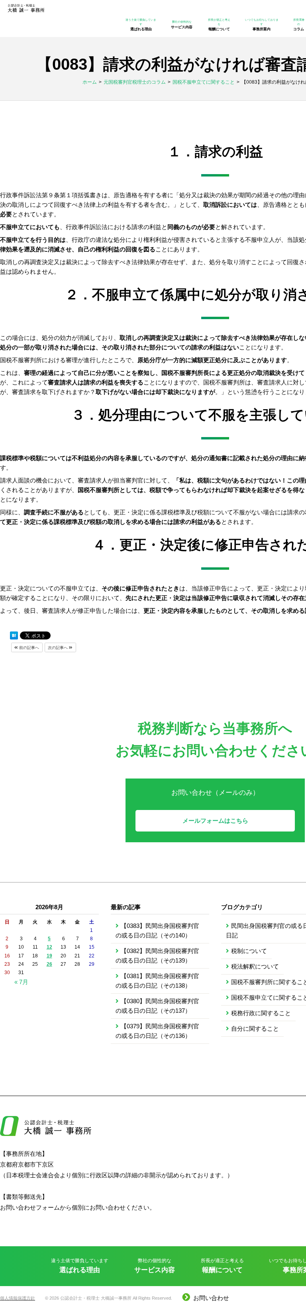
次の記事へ (58, 647)
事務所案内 (262, 24)
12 (49, 947)
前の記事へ (28, 647)
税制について (249, 950)
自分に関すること (255, 1028)
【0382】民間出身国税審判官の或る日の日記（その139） (157, 955)
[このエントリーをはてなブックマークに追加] (14, 635)
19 (49, 956)
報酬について (219, 24)
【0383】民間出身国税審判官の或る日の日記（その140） (157, 930)
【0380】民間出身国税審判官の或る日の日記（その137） (157, 1006)
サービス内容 (181, 24)
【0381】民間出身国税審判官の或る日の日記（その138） (157, 981)
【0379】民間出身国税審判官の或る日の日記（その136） (157, 1031)
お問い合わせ (211, 1297)
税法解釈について (255, 966)
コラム (298, 24)
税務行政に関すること (261, 1013)
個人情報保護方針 (17, 1298)
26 (49, 964)
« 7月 (21, 982)
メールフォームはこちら (215, 820)
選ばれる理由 (141, 24)
